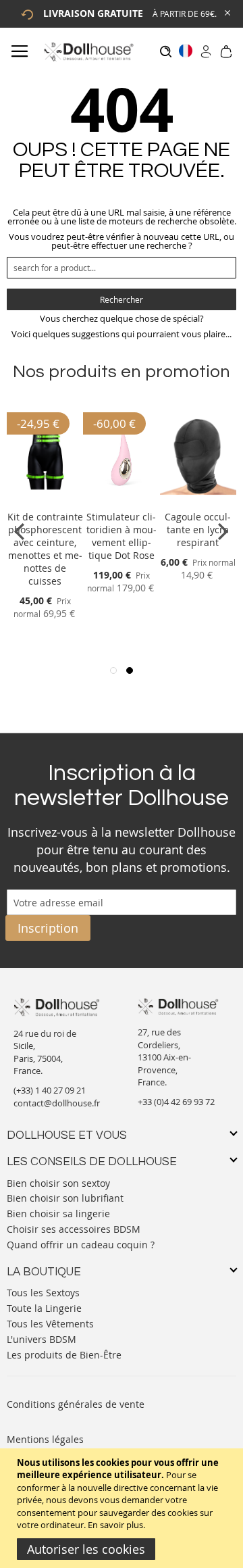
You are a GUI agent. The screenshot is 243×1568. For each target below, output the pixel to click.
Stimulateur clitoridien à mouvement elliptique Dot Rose (121, 536)
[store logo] (88, 52)
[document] (123, 1508)
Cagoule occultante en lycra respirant (198, 529)
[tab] (121, 1135)
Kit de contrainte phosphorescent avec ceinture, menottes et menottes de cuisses (45, 548)
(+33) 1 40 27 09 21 (50, 1090)
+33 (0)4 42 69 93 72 (176, 1102)
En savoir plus (115, 1525)
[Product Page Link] (45, 500)
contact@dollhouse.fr (57, 1103)
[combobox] (121, 267)
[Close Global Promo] (226, 12)
